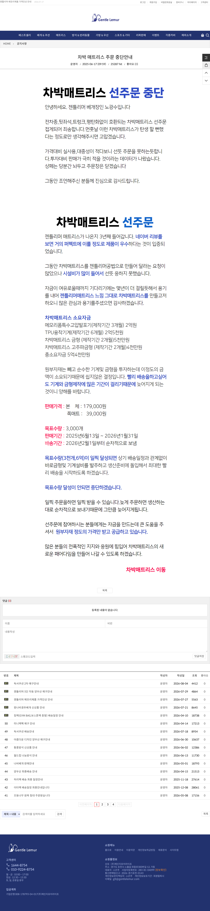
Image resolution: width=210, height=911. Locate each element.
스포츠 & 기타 (122, 35)
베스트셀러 (25, 35)
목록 (104, 590)
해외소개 (186, 35)
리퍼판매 (141, 35)
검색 (59, 814)
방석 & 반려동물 (81, 35)
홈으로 (108, 850)
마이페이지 (192, 2)
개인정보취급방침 (146, 850)
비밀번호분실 (166, 2)
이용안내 (119, 850)
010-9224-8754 (22, 869)
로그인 (143, 2)
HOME (7, 43)
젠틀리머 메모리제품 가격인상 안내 (15, 1)
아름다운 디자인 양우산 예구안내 (32, 739)
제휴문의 (162, 850)
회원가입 (153, 2)
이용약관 (130, 850)
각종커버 (170, 35)
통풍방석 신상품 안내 (25, 747)
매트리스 (61, 35)
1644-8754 (19, 865)
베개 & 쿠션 (43, 35)
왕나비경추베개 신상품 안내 (29, 707)
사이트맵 (174, 850)
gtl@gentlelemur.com (126, 879)
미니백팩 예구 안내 (24, 723)
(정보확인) (160, 870)
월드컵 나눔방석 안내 (25, 755)
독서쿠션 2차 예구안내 (26, 683)
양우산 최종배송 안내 (25, 771)
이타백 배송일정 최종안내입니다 (32, 787)
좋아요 (204, 675)
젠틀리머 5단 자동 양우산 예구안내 (33, 691)
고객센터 (204, 2)
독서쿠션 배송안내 (24, 731)
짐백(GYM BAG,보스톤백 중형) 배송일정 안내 (38, 715)
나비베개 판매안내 (24, 763)
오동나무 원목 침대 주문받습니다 (32, 795)
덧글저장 (199, 656)
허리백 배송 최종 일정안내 (28, 779)
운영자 (164, 683)
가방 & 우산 (102, 35)
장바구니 (179, 2)
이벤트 (155, 35)
